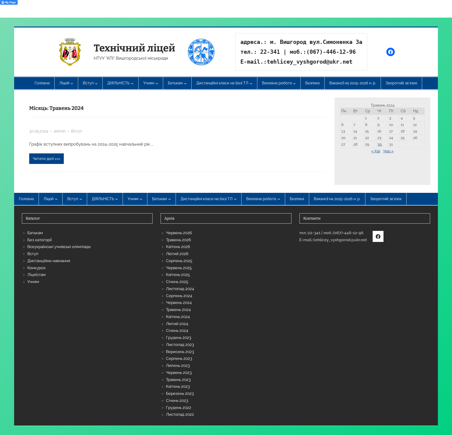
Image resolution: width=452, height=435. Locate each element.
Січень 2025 (177, 281)
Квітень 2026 (178, 246)
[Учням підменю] (141, 199)
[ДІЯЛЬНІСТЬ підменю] (116, 199)
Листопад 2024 (180, 288)
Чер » (388, 151)
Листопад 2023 (180, 344)
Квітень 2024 (178, 316)
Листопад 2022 (180, 414)
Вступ (76, 131)
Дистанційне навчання (48, 260)
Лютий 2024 (177, 323)
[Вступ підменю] (80, 199)
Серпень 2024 (179, 295)
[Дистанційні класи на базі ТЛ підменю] (235, 199)
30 (379, 144)
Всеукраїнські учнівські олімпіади (59, 246)
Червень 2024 (179, 302)
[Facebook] (390, 52)
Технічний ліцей (134, 48)
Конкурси (36, 267)
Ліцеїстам (36, 274)
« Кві (375, 151)
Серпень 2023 (179, 358)
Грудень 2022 (178, 407)
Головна (42, 83)
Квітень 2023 (178, 386)
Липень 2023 (178, 365)
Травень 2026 (178, 239)
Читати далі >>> (46, 158)
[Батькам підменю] (169, 199)
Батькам (35, 232)
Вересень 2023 (180, 351)
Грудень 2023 (178, 337)
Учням (33, 281)
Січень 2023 (177, 400)
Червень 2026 (179, 232)
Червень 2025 (179, 267)
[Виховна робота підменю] (278, 199)
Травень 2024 (178, 309)
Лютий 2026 (177, 253)
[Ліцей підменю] (56, 199)
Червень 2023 (179, 372)
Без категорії (39, 239)
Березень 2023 (180, 393)
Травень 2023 (178, 379)
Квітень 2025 (178, 274)
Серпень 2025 (179, 260)
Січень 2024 (177, 330)
